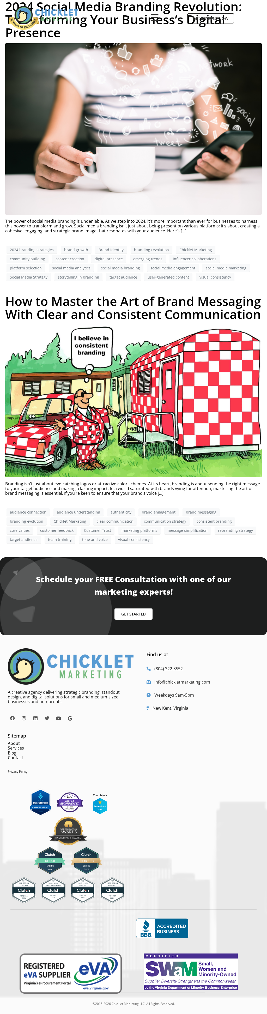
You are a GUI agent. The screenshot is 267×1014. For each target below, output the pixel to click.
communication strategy (165, 521)
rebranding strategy (235, 530)
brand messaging (201, 512)
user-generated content (168, 277)
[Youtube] (58, 718)
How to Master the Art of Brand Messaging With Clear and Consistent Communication (133, 308)
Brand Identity (111, 249)
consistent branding (214, 521)
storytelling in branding (78, 277)
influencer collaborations (194, 258)
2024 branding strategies (32, 249)
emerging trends (147, 258)
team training (60, 539)
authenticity (121, 512)
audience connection (28, 512)
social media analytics (71, 267)
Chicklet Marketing (195, 249)
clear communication (115, 521)
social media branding (120, 267)
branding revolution (151, 249)
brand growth (76, 249)
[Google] (70, 718)
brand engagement (158, 512)
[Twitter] (47, 718)
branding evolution (26, 521)
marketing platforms (139, 530)
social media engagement (172, 267)
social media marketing (226, 267)
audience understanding (78, 512)
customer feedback (57, 530)
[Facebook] (12, 718)
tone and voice (95, 539)
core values (20, 530)
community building (27, 258)
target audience (123, 277)
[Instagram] (24, 718)
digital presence (109, 258)
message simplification (188, 530)
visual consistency (215, 277)
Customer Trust (97, 530)
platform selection (26, 267)
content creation (70, 258)
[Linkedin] (35, 718)
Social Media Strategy (28, 277)
